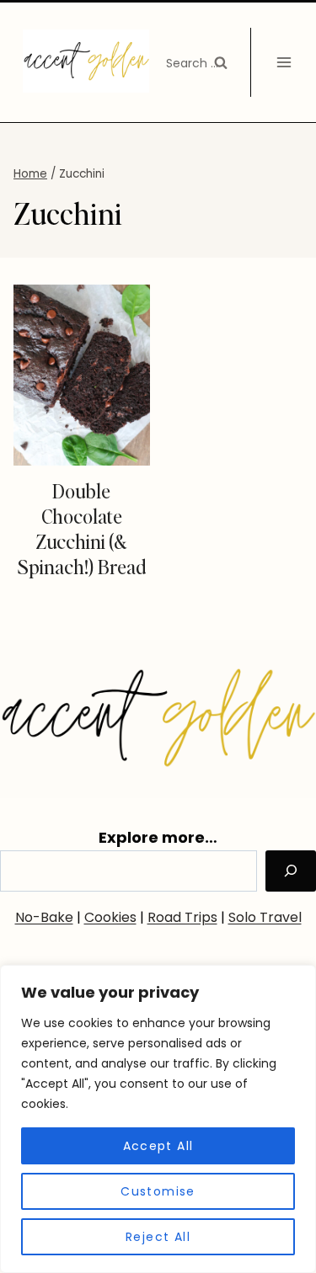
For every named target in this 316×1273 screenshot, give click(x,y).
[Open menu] (283, 62)
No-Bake (44, 917)
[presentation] (81, 375)
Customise (158, 1191)
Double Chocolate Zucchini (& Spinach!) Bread (82, 528)
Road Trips (182, 917)
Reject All (158, 1236)
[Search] (290, 871)
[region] (158, 1119)
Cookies (110, 917)
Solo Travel (265, 917)
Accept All (158, 1145)
